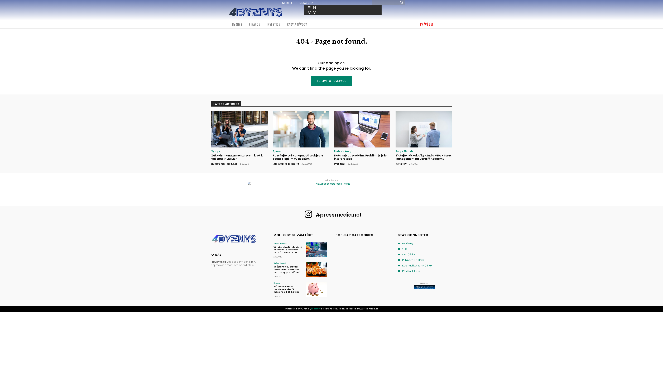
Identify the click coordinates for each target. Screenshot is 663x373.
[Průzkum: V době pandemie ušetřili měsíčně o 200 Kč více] (316, 289)
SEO (404, 249)
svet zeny (339, 163)
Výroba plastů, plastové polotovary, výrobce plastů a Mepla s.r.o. (287, 249)
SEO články (408, 254)
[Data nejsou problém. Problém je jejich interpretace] (362, 129)
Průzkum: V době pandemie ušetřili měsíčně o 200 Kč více (286, 289)
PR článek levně (411, 271)
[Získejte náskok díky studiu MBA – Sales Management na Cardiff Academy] (424, 129)
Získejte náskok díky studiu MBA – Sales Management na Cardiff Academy (424, 157)
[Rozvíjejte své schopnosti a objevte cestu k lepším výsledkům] (301, 129)
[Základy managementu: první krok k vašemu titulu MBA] (239, 129)
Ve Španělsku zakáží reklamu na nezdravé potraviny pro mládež (286, 269)
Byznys (215, 151)
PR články (407, 243)
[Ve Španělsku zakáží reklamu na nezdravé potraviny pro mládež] (316, 269)
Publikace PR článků (413, 260)
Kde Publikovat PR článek (417, 265)
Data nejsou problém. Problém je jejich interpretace (361, 157)
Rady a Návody (343, 151)
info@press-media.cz (224, 163)
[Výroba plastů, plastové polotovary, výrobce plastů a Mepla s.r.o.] (316, 249)
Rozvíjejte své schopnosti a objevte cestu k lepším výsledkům (298, 157)
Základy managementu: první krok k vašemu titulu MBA (237, 157)
